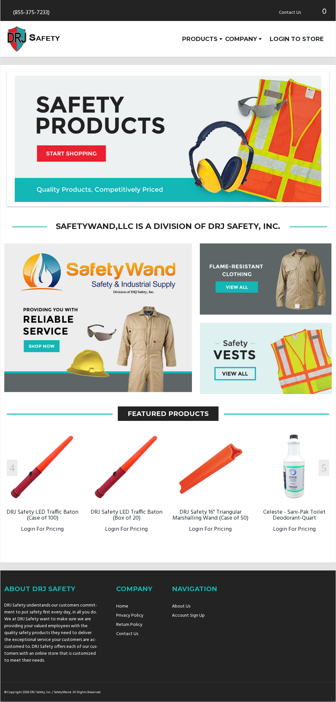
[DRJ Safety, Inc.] (33, 38)
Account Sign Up (188, 615)
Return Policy (129, 625)
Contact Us (290, 12)
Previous (12, 468)
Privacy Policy (129, 615)
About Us (181, 606)
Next (324, 468)
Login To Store (297, 38)
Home (122, 606)
